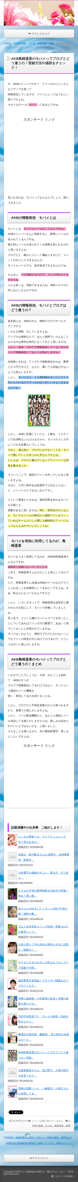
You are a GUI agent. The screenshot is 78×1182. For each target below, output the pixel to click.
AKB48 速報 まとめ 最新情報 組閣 (34, 43)
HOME (7, 43)
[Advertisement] (39, 154)
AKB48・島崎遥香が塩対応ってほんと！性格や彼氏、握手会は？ (39, 1137)
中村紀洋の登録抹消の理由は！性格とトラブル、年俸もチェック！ (40, 1143)
